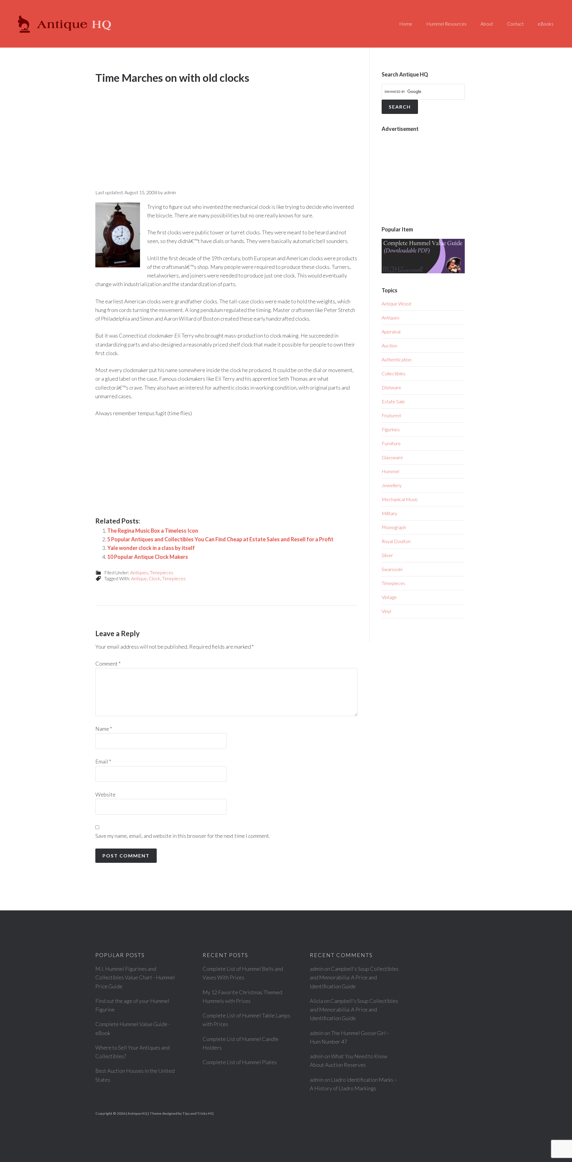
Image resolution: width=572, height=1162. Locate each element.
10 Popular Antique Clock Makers (147, 556)
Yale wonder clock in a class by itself (151, 548)
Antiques (139, 572)
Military (389, 513)
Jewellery (392, 485)
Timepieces (161, 572)
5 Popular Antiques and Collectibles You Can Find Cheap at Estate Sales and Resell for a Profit (220, 539)
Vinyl (386, 611)
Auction (389, 345)
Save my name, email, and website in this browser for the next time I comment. (182, 835)
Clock (154, 578)
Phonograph (394, 527)
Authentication (396, 359)
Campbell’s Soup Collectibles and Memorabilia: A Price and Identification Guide (354, 977)
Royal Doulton (396, 541)
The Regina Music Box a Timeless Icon (152, 530)
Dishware (391, 387)
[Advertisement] (226, 130)
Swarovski (392, 569)
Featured (391, 415)
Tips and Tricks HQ (198, 1113)
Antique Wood (396, 303)
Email (103, 761)
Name (103, 728)
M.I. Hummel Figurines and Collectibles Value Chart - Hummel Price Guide (135, 977)
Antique (139, 578)
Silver (387, 555)
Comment (108, 663)
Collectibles (393, 373)
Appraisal (391, 331)
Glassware (392, 457)
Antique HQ (65, 24)
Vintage (389, 597)
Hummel (390, 471)
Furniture (391, 443)
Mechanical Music (400, 499)
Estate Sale (393, 401)
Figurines (391, 429)
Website (105, 794)
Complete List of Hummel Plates (240, 1062)
